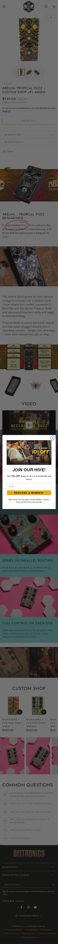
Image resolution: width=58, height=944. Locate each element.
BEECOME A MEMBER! (29, 492)
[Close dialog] (53, 438)
